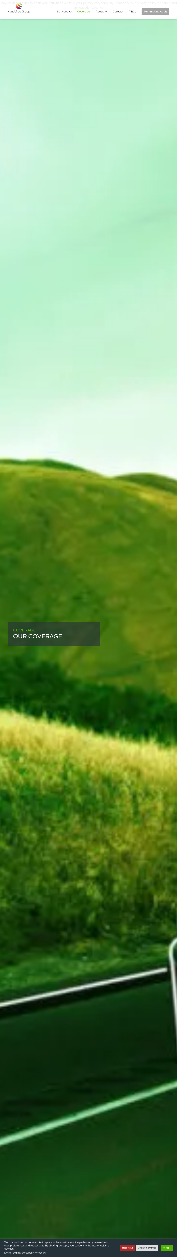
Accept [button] (167, 1248)
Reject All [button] (127, 1248)
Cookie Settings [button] (147, 1248)
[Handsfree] (19, 7)
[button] (64, 12)
